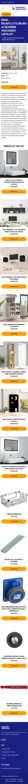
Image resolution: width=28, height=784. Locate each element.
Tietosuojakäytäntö (10, 781)
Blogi (3, 758)
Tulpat (15, 73)
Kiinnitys (10, 73)
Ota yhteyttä (13, 779)
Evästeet (20, 779)
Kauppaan (6, 14)
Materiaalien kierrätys (8, 752)
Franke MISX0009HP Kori (14, 514)
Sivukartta (20, 781)
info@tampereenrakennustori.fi (8, 2)
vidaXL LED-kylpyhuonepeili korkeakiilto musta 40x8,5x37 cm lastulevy (14, 182)
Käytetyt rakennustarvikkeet (10, 755)
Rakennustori (6, 749)
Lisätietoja (14, 87)
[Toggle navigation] (3, 8)
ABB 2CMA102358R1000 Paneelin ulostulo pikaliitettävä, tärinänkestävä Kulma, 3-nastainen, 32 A (14, 609)
